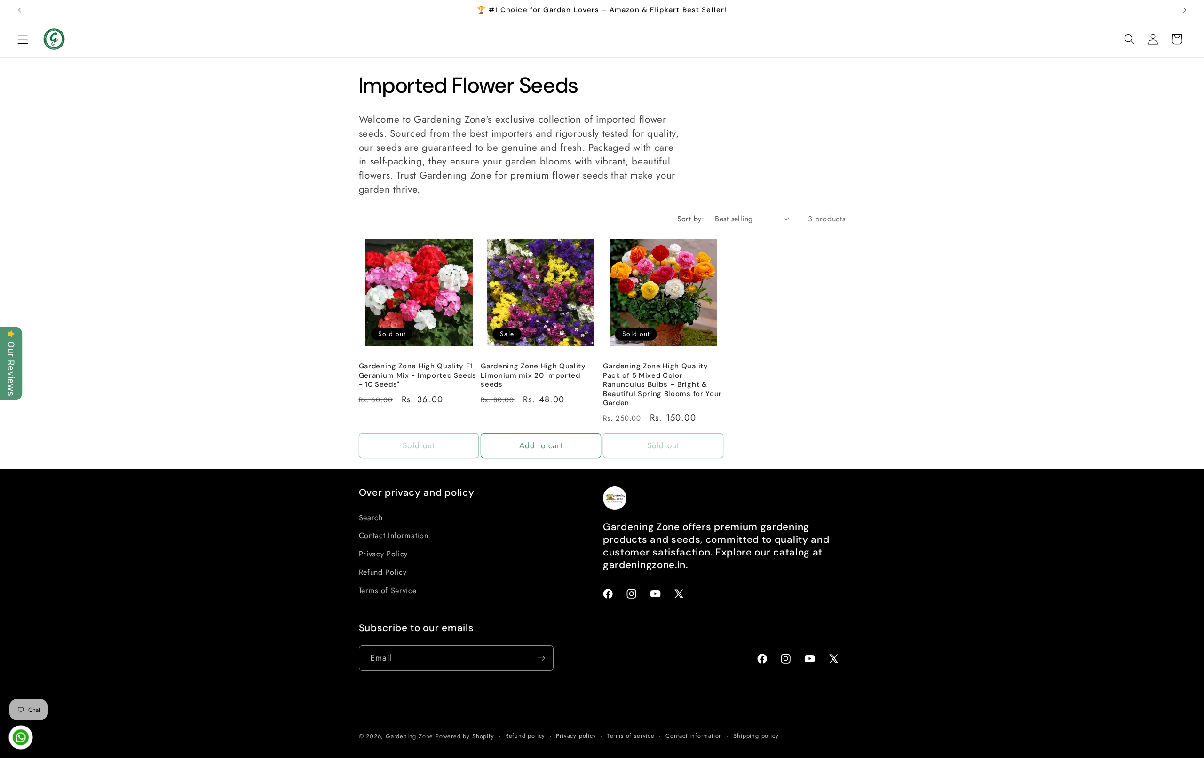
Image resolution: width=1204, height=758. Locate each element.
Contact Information (393, 535)
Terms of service (631, 735)
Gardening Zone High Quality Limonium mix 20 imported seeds (533, 375)
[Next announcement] (1184, 10)
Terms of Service (388, 590)
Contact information (693, 735)
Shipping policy (755, 735)
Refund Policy (383, 572)
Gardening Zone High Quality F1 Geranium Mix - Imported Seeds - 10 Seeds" (417, 375)
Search (371, 517)
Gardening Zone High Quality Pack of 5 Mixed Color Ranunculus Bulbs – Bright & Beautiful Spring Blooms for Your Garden (662, 384)
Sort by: (691, 218)
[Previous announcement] (19, 10)
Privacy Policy (383, 553)
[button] (23, 39)
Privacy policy (576, 735)
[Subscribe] (541, 658)
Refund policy (525, 735)
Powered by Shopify (465, 736)
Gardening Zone (409, 736)
